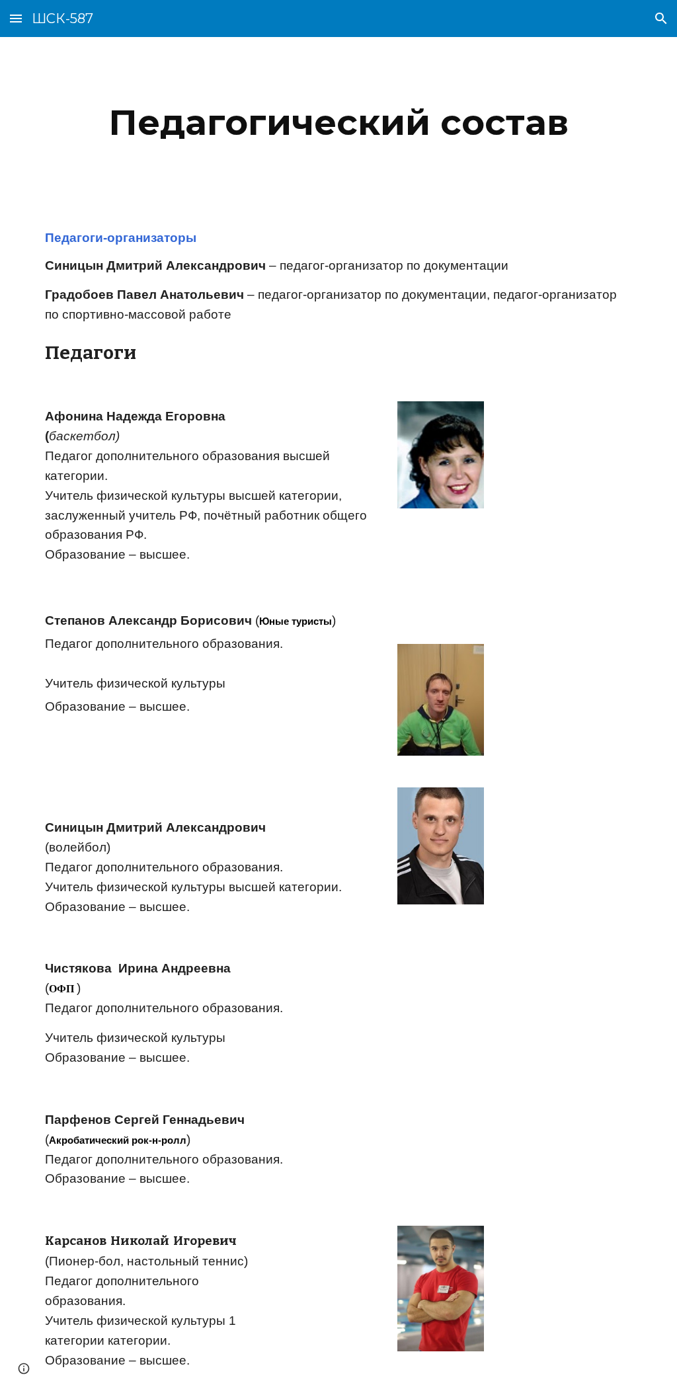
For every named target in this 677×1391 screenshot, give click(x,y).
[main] (339, 122)
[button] (16, 18)
